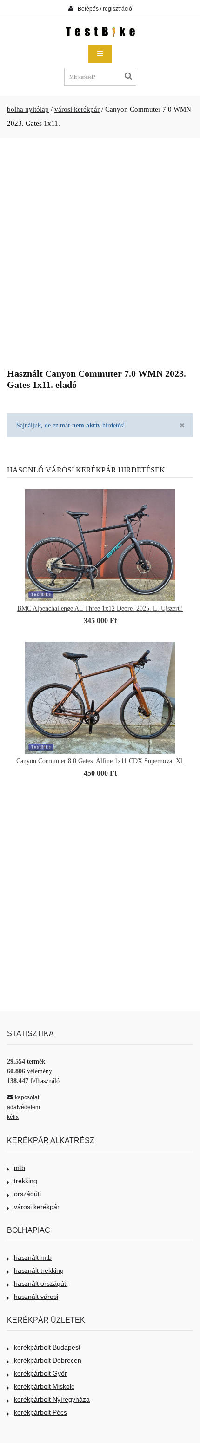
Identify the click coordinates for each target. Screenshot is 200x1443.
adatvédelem (23, 1107)
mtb (19, 1167)
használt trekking (39, 1270)
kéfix (13, 1117)
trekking (25, 1180)
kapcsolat (27, 1097)
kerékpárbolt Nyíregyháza (52, 1399)
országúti (27, 1193)
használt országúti (40, 1283)
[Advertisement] (100, 249)
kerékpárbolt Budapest (47, 1347)
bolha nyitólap (28, 109)
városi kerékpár (77, 109)
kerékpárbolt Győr (40, 1373)
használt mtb (33, 1257)
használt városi (36, 1296)
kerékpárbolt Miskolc (44, 1386)
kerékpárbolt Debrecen (47, 1360)
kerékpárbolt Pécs (40, 1412)
